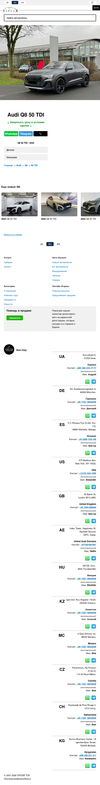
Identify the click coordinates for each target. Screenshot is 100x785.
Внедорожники (59, 271)
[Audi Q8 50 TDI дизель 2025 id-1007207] (19, 215)
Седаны (56, 279)
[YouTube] (88, 347)
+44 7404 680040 (87, 507)
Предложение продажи (64, 295)
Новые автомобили (62, 262)
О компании (10, 290)
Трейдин (8, 262)
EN (22, 2)
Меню (96, 7)
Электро (56, 275)
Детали (10, 149)
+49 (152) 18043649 (86, 401)
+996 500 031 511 (87, 755)
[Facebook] (74, 347)
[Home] (12, 7)
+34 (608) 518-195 (87, 439)
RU (15, 2)
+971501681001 (88, 544)
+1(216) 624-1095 (87, 473)
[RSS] (95, 347)
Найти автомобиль (17, 17)
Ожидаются (10, 299)
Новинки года (11, 295)
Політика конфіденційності (17, 778)
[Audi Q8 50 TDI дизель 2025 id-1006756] (59, 215)
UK (7, 2)
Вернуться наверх (13, 234)
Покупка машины (61, 290)
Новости (8, 304)
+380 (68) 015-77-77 (86, 367)
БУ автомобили (60, 266)
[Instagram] (81, 347)
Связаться (14, 317)
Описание (12, 157)
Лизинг (7, 266)
